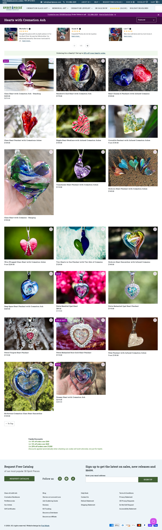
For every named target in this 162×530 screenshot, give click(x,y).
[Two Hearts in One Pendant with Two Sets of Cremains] (81, 243)
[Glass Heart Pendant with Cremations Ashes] (29, 121)
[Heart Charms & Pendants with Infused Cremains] (133, 74)
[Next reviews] (87, 46)
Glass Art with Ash (10, 493)
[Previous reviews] (75, 46)
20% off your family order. (95, 53)
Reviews (46, 505)
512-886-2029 (93, 14)
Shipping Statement (88, 505)
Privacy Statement (125, 497)
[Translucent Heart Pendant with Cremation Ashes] (81, 165)
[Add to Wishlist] (51, 61)
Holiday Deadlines (139, 8)
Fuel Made (45, 526)
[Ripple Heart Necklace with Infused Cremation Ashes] (81, 121)
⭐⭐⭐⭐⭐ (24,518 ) (118, 8)
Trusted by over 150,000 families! (60, 14)
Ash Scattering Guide (50, 501)
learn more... (26, 41)
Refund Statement (87, 501)
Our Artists (8, 505)
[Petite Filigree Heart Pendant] (29, 333)
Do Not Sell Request (126, 505)
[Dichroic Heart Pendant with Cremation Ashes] (133, 167)
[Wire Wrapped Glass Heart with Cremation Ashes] (29, 243)
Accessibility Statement (127, 509)
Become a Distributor (50, 513)
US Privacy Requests (126, 501)
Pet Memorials (9, 501)
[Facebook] (73, 478)
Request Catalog (19, 478)
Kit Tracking (47, 509)
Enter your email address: (95, 476)
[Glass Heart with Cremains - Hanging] (29, 182)
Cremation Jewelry (80, 8)
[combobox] (158, 8)
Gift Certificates (9, 509)
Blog (44, 493)
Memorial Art (59, 8)
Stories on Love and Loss (52, 497)
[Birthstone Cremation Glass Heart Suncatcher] (29, 386)
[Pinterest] (66, 478)
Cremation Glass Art (37, 8)
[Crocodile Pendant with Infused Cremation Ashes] (133, 121)
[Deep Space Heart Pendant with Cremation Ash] (29, 287)
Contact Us (85, 497)
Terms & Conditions (126, 493)
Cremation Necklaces (12, 497)
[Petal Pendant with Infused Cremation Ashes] (133, 333)
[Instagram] (60, 478)
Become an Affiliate (50, 517)
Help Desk (84, 493)
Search (158, 5)
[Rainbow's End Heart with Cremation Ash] (81, 74)
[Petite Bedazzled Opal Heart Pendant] (133, 287)
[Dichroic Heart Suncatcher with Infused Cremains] (133, 243)
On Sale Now (101, 8)
